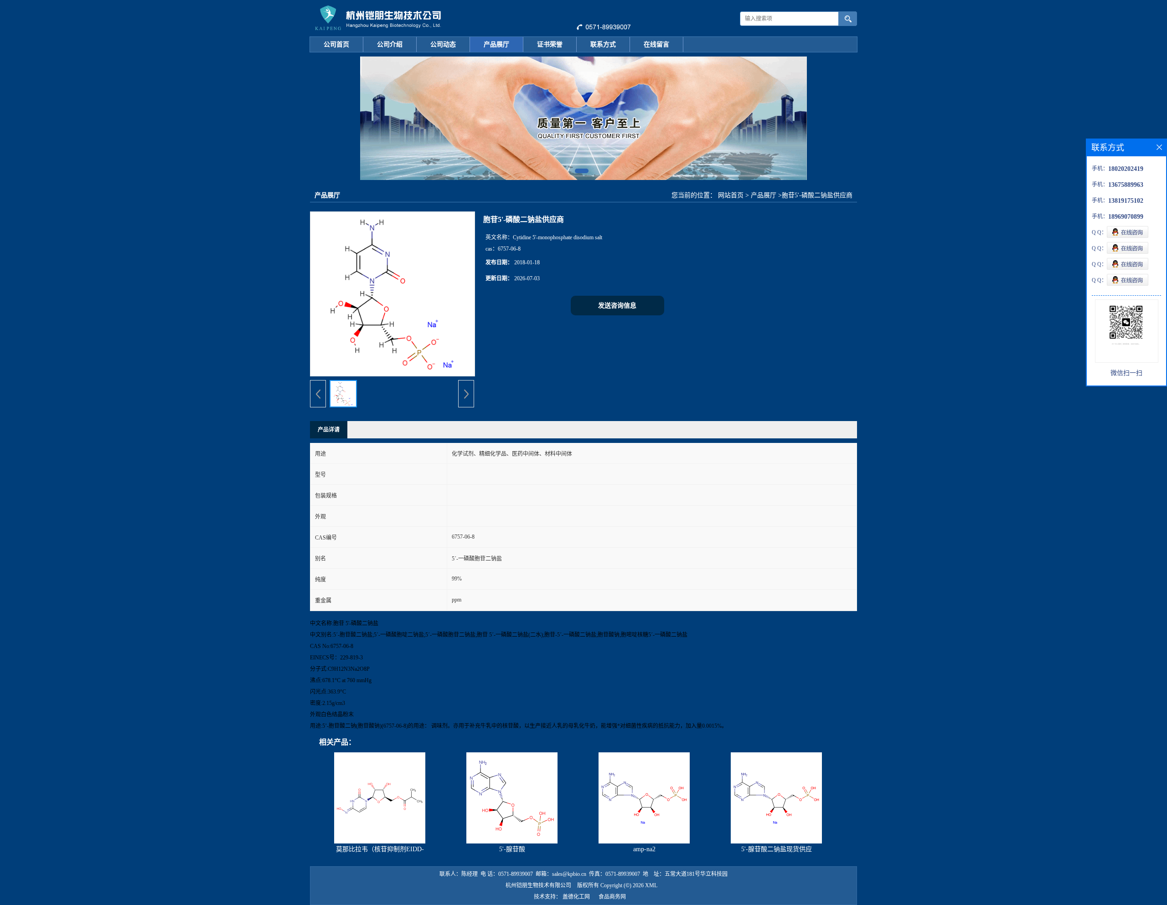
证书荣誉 (550, 44)
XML (651, 885)
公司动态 (443, 44)
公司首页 (336, 44)
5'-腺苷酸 (512, 849)
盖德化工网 (576, 897)
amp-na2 (644, 849)
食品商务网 (612, 897)
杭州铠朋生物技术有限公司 (538, 885)
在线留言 (656, 44)
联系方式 (603, 44)
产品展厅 (496, 44)
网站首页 (731, 195)
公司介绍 (390, 44)
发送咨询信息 (617, 305)
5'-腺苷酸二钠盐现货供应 (776, 849)
